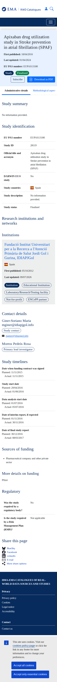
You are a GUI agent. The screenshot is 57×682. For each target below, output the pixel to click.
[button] (9, 548)
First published (12, 54)
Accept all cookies (24, 665)
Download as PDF (43, 79)
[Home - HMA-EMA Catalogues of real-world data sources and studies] (21, 8)
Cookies (6, 602)
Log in (46, 9)
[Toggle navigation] (50, 22)
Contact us (7, 628)
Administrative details (16, 90)
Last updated (11, 60)
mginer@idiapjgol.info (17, 336)
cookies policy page (24, 645)
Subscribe (18, 79)
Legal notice (8, 607)
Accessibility (8, 611)
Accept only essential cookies (30, 674)
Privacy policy (9, 598)
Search (52, 9)
